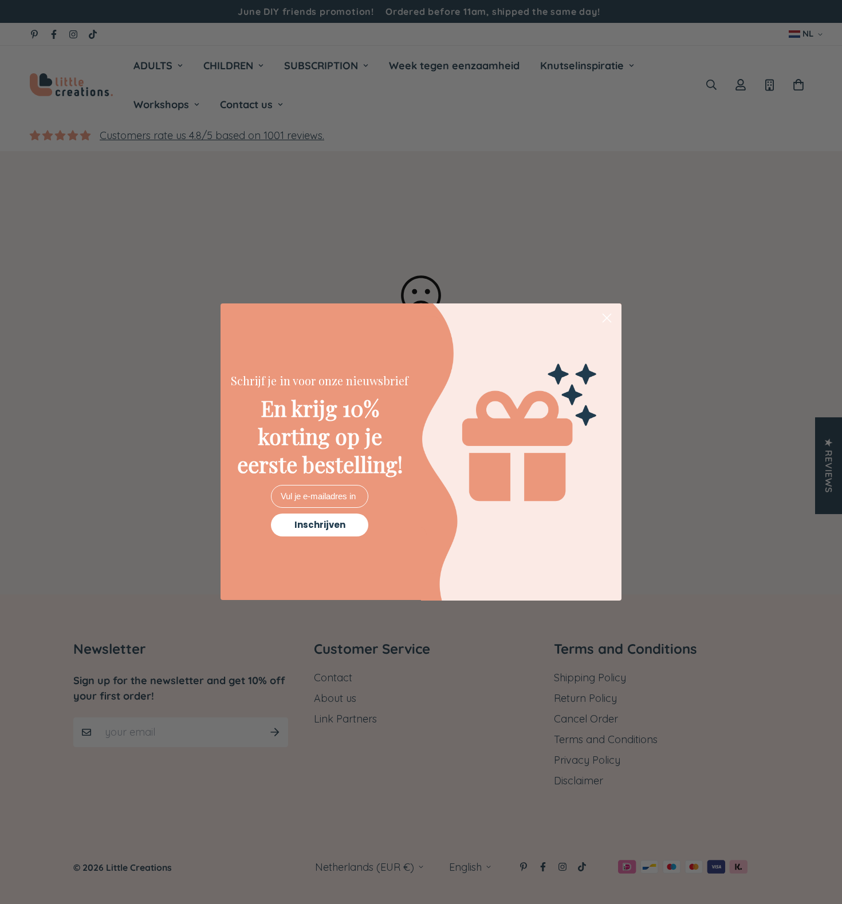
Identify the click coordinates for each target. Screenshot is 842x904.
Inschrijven (319, 525)
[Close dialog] (607, 318)
